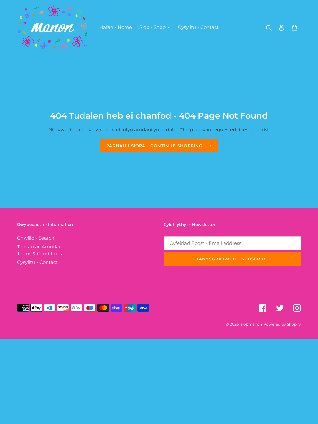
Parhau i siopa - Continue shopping (154, 145)
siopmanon (251, 324)
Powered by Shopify (282, 324)
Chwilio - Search (35, 238)
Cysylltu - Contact (37, 262)
